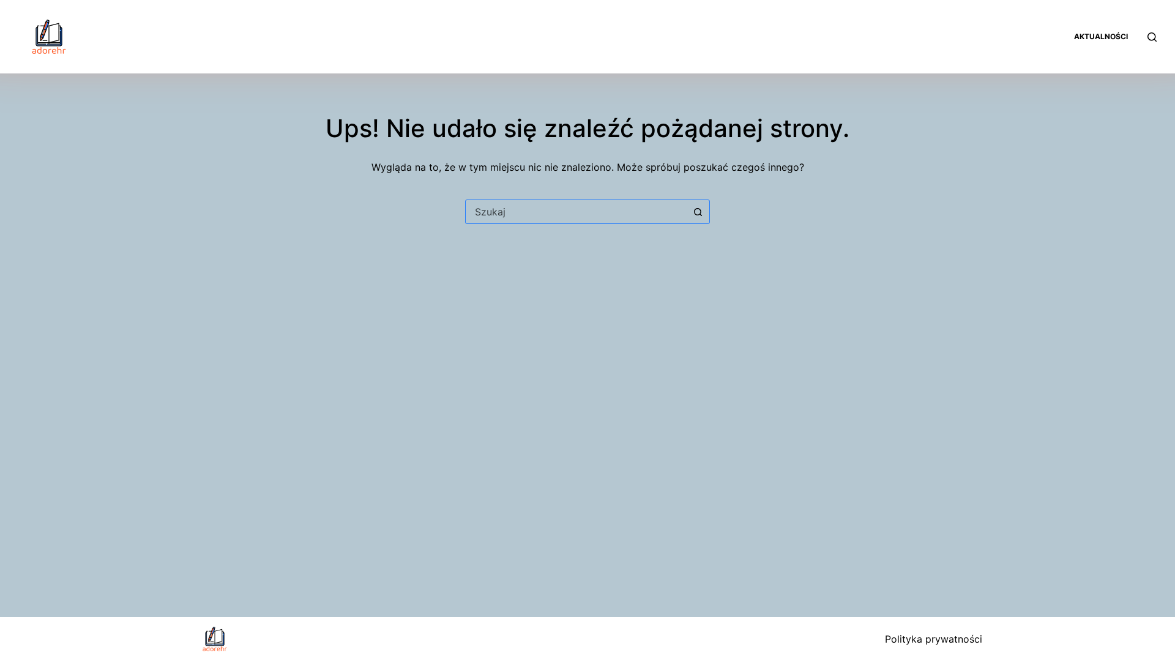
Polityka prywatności (933, 639)
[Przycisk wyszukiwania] (697, 211)
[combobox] (576, 212)
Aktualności (1101, 36)
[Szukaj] (1152, 37)
